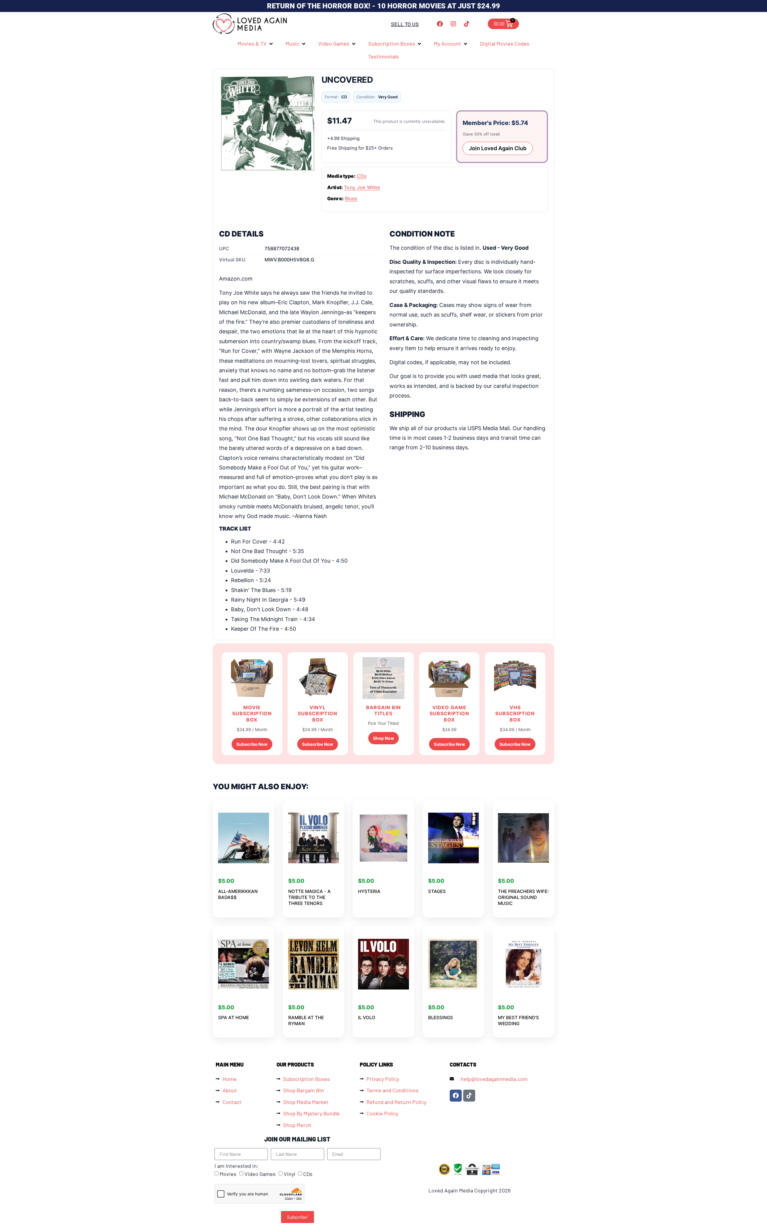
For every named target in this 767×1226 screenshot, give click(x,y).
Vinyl (289, 1174)
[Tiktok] (467, 24)
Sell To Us (405, 24)
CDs (361, 176)
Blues (351, 198)
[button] (256, 43)
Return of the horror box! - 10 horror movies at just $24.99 (383, 6)
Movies (228, 1174)
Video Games (260, 1174)
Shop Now (383, 738)
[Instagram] (453, 24)
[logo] (250, 23)
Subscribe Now (252, 744)
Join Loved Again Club (497, 148)
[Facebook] (440, 24)
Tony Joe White (362, 187)
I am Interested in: (237, 1165)
